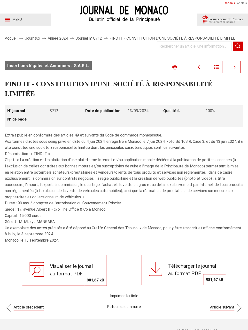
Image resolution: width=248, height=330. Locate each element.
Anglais (242, 3)
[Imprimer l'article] (175, 67)
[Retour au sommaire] (217, 67)
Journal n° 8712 (89, 38)
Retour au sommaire (124, 306)
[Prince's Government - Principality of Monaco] (222, 20)
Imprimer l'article (124, 296)
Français (229, 3)
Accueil (11, 38)
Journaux (33, 38)
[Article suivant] (235, 67)
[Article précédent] (199, 67)
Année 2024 (58, 38)
